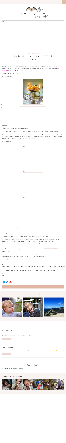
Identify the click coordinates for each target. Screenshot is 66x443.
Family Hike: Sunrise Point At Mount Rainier (53, 308)
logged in (11, 368)
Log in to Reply (7, 354)
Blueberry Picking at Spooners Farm (12, 307)
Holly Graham (6, 328)
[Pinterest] (2, 104)
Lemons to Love (33, 12)
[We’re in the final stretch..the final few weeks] (48, 384)
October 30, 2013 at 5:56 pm (8, 330)
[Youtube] (2, 107)
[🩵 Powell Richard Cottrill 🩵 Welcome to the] (28, 384)
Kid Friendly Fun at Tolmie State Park (32, 307)
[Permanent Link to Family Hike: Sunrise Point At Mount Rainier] (54, 317)
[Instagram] (2, 102)
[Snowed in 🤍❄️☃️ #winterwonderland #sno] (38, 384)
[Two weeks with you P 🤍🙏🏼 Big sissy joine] (7, 384)
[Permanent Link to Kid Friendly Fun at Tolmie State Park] (33, 317)
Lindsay (4, 345)
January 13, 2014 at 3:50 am (7, 347)
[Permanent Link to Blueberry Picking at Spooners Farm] (12, 317)
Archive (29, 53)
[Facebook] (2, 99)
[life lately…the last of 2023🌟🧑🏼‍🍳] (59, 384)
